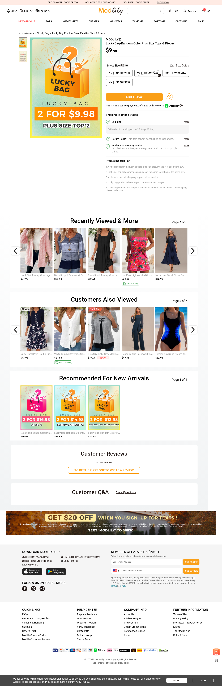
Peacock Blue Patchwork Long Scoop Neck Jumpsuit (150, 354)
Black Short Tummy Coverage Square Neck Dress (114, 275)
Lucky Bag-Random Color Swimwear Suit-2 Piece (80, 432)
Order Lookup (84, 635)
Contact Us (83, 631)
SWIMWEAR (115, 21)
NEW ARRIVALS (26, 21)
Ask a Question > (126, 492)
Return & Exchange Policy (36, 618)
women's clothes (27, 33)
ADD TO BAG (134, 97)
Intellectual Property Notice (187, 622)
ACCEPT (177, 680)
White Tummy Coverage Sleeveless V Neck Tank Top (81, 354)
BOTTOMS (159, 21)
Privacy (122, 586)
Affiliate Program (133, 618)
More (186, 121)
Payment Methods (87, 614)
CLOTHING (181, 21)
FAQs (25, 614)
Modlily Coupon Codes (34, 635)
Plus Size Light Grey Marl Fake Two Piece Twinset (114, 354)
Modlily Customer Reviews (36, 639)
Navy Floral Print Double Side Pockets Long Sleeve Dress (50, 354)
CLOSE (203, 680)
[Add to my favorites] (169, 96)
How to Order (84, 618)
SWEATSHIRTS (70, 21)
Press (127, 635)
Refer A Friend (180, 635)
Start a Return (84, 639)
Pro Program (131, 622)
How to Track (29, 631)
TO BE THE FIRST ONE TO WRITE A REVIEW (104, 470)
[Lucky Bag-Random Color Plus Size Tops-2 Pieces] (66, 88)
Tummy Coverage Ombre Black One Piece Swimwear (183, 354)
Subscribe (191, 562)
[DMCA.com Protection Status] (163, 650)
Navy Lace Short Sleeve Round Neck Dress (177, 275)
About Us (129, 614)
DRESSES (94, 21)
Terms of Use (180, 614)
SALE (201, 21)
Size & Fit (27, 626)
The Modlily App (181, 631)
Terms (114, 586)
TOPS (49, 21)
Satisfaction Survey (134, 631)
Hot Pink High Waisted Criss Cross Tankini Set (146, 275)
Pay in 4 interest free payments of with (135, 105)
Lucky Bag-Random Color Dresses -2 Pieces (43, 432)
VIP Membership (86, 626)
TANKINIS (138, 21)
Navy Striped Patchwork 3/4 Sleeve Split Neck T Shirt (82, 275)
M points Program (86, 622)
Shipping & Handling (33, 622)
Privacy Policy (180, 618)
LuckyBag (43, 33)
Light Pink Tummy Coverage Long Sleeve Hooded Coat (49, 275)
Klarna (176, 626)
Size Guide (182, 65)
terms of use (106, 663)
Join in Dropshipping (135, 626)
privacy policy (122, 663)
